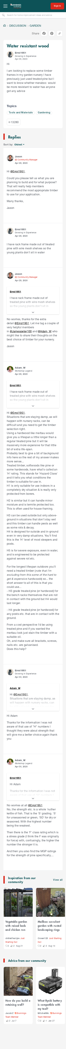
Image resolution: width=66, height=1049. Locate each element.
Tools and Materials (21, 113)
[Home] (4, 25)
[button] (10, 54)
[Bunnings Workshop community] (16, 6)
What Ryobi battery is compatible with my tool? (50, 1004)
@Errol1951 (17, 171)
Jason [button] (18, 156)
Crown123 (43, 938)
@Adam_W (44, 331)
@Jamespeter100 (21, 331)
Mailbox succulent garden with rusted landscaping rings (49, 925)
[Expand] (33, 312)
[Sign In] (57, 6)
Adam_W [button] (20, 367)
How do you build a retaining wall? (17, 1002)
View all (58, 880)
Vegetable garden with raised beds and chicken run (16, 925)
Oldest (18, 144)
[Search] (3, 15)
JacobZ (9, 1013)
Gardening (44, 113)
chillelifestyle (12, 938)
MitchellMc (43, 1013)
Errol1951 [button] (20, 52)
